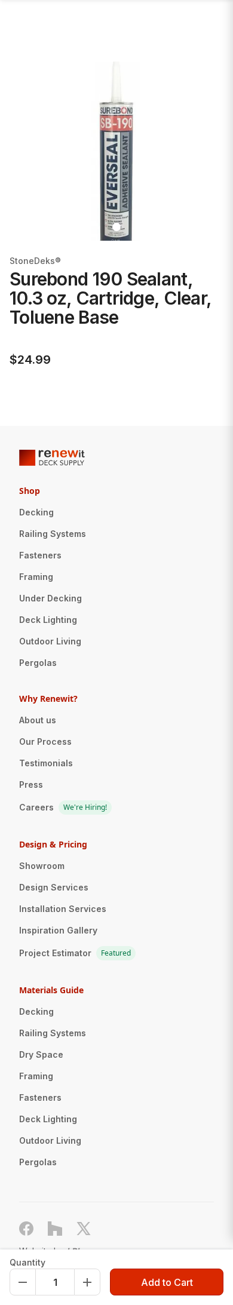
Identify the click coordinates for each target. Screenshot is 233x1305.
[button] (33, 151)
